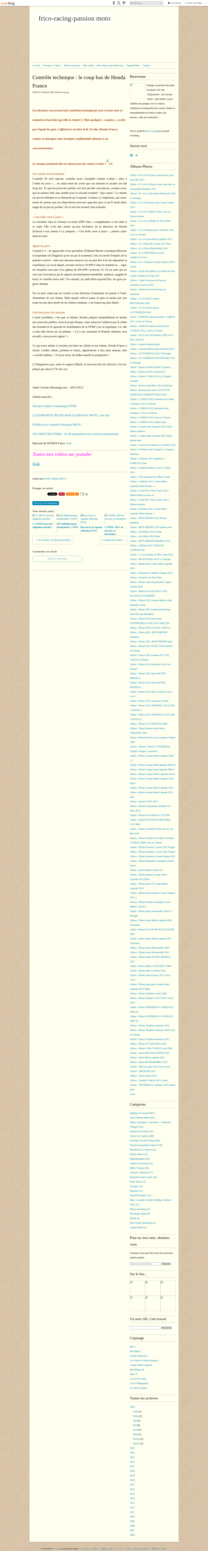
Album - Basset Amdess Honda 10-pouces (150, 367)
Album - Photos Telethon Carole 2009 (148, 993)
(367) (142, 1117)
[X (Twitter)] (119, 3)
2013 (132, 1503)
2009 (132, 1521)
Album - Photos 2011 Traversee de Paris (149, 701)
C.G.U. (119, 1549)
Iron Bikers (135, 1351)
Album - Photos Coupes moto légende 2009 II (152, 769)
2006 (132, 1535)
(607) (142, 1113)
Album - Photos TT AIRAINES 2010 (148, 1043)
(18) (143, 1177)
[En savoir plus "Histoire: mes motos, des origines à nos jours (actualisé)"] (137, 1303)
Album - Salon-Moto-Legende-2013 (147, 1057)
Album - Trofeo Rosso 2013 (143, 1075)
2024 (132, 1452)
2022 (132, 1461)
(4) (135, 1218)
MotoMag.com (137, 1369)
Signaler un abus (107, 1549)
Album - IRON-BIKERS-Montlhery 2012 (150, 541)
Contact (146, 65)
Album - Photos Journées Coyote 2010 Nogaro (152, 847)
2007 (132, 1530)
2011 (132, 1512)
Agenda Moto (133, 65)
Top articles (85, 1549)
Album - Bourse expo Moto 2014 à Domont (151, 385)
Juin (135, 1420)
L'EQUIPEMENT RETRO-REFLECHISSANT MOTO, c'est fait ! (71, 415)
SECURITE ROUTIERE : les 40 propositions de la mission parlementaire (75, 434)
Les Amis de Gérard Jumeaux (144, 1360)
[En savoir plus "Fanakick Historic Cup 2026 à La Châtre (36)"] (168, 1303)
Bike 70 (133, 1374)
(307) (142, 1131)
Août (135, 1411)
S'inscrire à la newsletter (45, 503)
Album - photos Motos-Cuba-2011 (146, 870)
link (69, 443)
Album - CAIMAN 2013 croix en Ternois (150, 417)
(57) (141, 1172)
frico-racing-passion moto (75, 18)
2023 (132, 1457)
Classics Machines (139, 1356)
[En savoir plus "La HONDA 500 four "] (152, 1303)
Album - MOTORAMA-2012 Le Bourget (150, 559)
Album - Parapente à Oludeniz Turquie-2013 (151, 573)
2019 (132, 1475)
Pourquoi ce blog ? (52, 65)
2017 (132, 1484)
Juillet (136, 1416)
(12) (136, 1191)
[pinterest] (124, 3)
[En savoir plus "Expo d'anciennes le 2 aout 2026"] (152, 1288)
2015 (132, 1493)
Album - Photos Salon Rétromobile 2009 (149, 947)
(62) (141, 1163)
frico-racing (151, 131)
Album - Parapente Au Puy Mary (146, 577)
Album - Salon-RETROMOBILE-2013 (149, 1062)
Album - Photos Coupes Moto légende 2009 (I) (152, 765)
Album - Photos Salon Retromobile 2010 (149, 952)
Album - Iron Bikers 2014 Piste (145, 536)
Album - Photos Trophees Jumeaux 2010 (149, 1025)
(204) (145, 1140)
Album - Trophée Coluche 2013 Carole (149, 1080)
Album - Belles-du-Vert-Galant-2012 (147, 371)
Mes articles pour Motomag (110, 65)
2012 (132, 1507)
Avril (135, 1429)
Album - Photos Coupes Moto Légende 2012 (151, 787)
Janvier (136, 1443)
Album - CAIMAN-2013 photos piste (148, 422)
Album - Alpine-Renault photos (145, 344)
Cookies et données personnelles (137, 1549)
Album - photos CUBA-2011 (144, 801)
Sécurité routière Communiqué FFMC (54, 406)
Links (132, 1094)
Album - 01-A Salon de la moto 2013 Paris (150, 243)
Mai (135, 1425)
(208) (142, 1136)
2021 (132, 1466)
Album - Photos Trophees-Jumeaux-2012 (149, 1039)
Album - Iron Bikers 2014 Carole (146, 531)
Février (136, 1439)
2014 (132, 1498)
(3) (142, 1223)
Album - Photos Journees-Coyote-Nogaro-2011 (152, 856)
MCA (133, 1346)
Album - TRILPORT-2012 (143, 1071)
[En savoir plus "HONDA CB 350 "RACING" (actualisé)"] (137, 1288)
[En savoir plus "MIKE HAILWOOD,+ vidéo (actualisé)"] (168, 1288)
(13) (137, 1181)
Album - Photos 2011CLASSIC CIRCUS (150, 627)
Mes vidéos (88, 65)
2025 (132, 1448)
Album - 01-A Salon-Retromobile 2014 (149, 248)
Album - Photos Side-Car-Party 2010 (148, 970)
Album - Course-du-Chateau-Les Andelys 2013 (153, 445)
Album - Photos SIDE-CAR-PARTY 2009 (150, 966)
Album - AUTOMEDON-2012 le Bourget (150, 353)
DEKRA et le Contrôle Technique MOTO (56, 424)
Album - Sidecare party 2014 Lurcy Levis (150, 1066)
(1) (138, 1227)
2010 (132, 1516)
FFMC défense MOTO (55, 478)
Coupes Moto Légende (141, 1365)
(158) (146, 1145)
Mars (135, 1434)
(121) (139, 1154)
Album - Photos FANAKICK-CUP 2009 (149, 815)
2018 (132, 1480)
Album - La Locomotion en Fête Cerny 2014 (151, 554)
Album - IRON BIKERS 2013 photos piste (151, 527)
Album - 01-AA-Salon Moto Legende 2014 (151, 239)
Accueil (36, 65)
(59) (139, 1168)
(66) (140, 1159)
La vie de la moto (138, 1378)
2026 (132, 1407)
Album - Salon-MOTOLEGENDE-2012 (149, 1053)
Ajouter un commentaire (57, 559)
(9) (140, 1209)
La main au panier (138, 1388)
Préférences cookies (159, 1549)
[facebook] (114, 3)
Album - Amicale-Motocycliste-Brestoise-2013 (152, 349)
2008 (132, 1525)
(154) (143, 1149)
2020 (132, 1471)
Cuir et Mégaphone (139, 1383)
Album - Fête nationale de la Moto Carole (150, 477)
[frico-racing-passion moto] (137, 90)
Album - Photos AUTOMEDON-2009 (148, 723)
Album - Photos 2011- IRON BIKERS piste (151, 641)
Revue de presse (72, 65)
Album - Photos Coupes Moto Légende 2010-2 (152, 774)
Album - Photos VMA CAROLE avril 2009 (151, 1048)
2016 (132, 1489)
